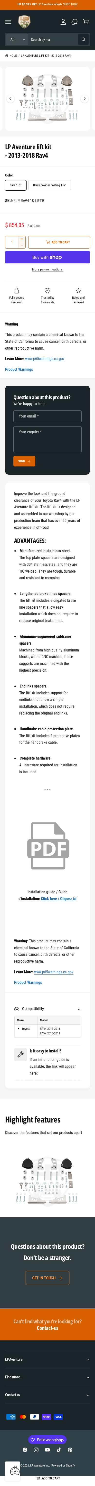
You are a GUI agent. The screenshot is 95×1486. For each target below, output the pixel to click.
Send (21, 461)
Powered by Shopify (63, 1465)
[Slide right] (84, 99)
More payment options (47, 269)
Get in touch (44, 1277)
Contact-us (47, 1324)
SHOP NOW (70, 4)
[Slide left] (10, 99)
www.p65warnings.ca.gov (44, 358)
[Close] (15, 1467)
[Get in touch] (74, 21)
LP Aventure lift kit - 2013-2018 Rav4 (46, 55)
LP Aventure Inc (39, 1465)
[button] (8, 21)
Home (13, 55)
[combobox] (59, 39)
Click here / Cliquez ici (58, 898)
